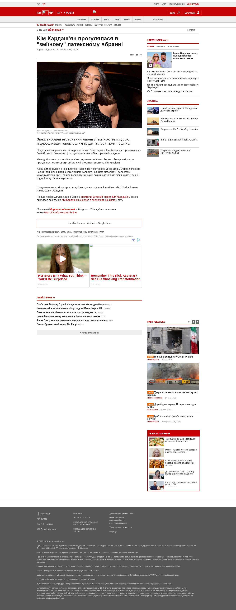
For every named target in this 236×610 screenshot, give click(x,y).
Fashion (58, 25)
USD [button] (58, 12)
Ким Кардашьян (90, 232)
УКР (44, 4)
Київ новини (152, 410)
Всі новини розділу (45, 25)
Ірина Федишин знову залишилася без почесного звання (72, 316)
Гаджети (88, 25)
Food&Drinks (69, 25)
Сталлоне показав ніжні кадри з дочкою (171, 91)
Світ (117, 19)
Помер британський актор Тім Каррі (60, 324)
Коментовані (173, 46)
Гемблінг (117, 25)
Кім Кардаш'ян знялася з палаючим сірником (88, 199)
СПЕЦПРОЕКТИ (193, 4)
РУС (38, 4)
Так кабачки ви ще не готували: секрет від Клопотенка (180, 440)
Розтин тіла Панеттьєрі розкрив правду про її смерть (181, 451)
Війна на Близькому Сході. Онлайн (179, 139)
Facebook (45, 514)
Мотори (80, 25)
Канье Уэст (77, 232)
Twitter (44, 519)
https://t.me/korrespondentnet (60, 212)
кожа (69, 232)
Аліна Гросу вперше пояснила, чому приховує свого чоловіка (75, 320)
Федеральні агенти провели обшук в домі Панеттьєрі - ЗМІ (73, 308)
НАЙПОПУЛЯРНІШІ (177, 4)
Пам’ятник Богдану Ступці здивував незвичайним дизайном (74, 304)
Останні (150, 46)
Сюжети (151, 101)
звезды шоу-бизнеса (50, 232)
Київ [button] (39, 13)
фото (63, 232)
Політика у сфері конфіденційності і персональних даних (118, 520)
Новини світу (153, 360)
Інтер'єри (108, 25)
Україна (95, 19)
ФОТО (164, 4)
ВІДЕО (156, 4)
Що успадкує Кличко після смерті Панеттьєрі (181, 483)
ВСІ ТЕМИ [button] (191, 30)
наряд (101, 232)
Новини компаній (154, 398)
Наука (138, 19)
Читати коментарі (89, 332)
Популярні (161, 46)
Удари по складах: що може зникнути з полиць (175, 151)
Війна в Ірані (55, 29)
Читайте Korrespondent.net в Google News (89, 223)
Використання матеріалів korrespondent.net (85, 523)
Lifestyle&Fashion (156, 40)
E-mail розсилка (48, 529)
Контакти (77, 513)
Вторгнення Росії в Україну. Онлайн (179, 129)
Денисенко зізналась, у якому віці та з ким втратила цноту (179, 472)
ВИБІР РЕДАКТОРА (156, 321)
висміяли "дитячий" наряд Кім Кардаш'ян (105, 196)
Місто (107, 19)
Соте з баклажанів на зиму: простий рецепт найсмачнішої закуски (180, 462)
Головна (81, 19)
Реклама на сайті (81, 518)
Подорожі (98, 25)
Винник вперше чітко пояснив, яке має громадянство (70, 312)
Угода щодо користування (120, 527)
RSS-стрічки (47, 524)
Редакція (113, 532)
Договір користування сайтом (122, 513)
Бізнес (127, 19)
